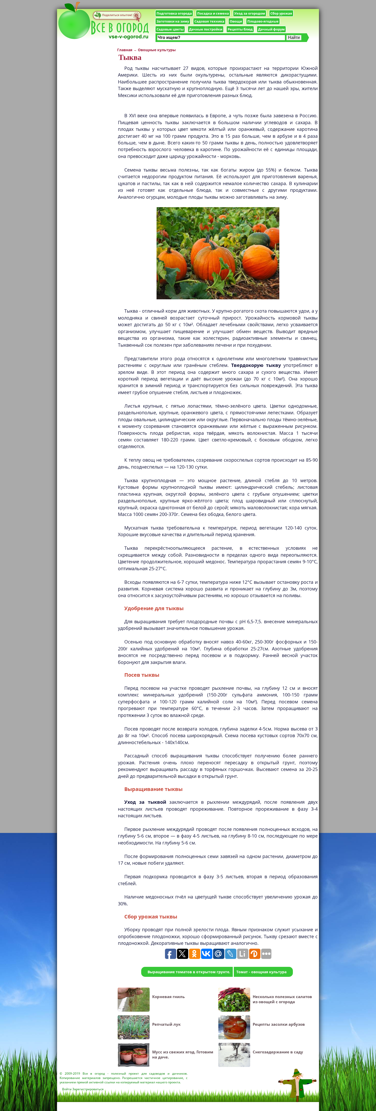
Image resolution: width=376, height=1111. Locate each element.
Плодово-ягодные (263, 21)
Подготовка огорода (174, 13)
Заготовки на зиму (173, 21)
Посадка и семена (213, 13)
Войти (67, 1089)
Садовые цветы (170, 29)
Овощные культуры (157, 49)
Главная (124, 49)
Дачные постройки (205, 29)
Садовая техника (209, 21)
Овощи (236, 21)
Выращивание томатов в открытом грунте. (189, 971)
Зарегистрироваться (88, 1089)
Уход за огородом (249, 13)
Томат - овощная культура (261, 971)
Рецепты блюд (240, 29)
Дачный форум (271, 29)
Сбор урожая (281, 13)
